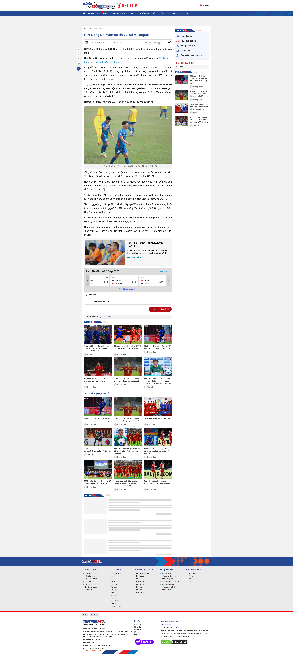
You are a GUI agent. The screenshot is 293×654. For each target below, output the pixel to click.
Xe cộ (189, 581)
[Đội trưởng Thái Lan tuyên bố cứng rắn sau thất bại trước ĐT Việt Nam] (158, 437)
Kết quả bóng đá (90, 576)
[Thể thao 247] (98, 5)
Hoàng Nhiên (122, 354)
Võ (188, 584)
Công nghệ (94, 614)
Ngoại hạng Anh (116, 573)
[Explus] (128, 299)
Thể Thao (155, 13)
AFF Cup (113, 603)
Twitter (138, 630)
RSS (137, 632)
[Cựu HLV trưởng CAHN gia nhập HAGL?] (105, 252)
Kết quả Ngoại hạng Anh (169, 576)
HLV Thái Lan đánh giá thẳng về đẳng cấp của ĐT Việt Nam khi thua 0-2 (127, 451)
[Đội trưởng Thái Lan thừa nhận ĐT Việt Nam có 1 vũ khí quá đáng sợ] (158, 334)
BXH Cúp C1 (140, 581)
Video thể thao (89, 590)
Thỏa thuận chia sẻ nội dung (170, 621)
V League (114, 587)
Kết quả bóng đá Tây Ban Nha (171, 581)
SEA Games (114, 601)
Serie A (113, 581)
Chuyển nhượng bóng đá (92, 587)
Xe (179, 13)
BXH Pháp (139, 590)
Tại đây (177, 627)
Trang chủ (87, 28)
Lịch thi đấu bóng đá (91, 573)
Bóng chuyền (164, 13)
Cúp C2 (113, 598)
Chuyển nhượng (145, 13)
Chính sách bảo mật (167, 624)
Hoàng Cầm (91, 387)
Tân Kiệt (150, 387)
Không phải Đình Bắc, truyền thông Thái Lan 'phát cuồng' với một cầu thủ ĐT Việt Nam (126, 483)
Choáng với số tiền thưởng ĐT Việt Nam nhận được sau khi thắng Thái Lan (127, 348)
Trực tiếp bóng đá (90, 584)
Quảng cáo (205, 5)
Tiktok (138, 635)
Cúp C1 (113, 576)
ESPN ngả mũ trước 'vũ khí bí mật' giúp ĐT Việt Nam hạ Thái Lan (97, 482)
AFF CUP (99, 13)
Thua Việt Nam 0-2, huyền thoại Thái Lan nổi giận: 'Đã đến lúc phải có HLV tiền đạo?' (96, 348)
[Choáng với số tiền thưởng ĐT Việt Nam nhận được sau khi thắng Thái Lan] (128, 334)
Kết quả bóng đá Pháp (168, 587)
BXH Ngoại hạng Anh (142, 573)
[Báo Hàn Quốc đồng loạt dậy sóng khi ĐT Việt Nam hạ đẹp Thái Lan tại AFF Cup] (158, 469)
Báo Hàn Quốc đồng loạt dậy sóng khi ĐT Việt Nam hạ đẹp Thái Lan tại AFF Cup (158, 483)
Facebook (139, 627)
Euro (112, 592)
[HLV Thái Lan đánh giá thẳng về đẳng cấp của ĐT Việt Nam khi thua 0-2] (128, 437)
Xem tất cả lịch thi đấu (127, 289)
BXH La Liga (140, 576)
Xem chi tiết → (165, 272)
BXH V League (140, 592)
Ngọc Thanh (151, 424)
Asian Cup (114, 595)
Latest (85, 614)
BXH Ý (138, 579)
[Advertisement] (146, 21)
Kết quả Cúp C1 (166, 573)
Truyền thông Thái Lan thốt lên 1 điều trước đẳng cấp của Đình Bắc (127, 380)
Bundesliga (114, 584)
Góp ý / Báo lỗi (160, 309)
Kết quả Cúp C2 (166, 590)
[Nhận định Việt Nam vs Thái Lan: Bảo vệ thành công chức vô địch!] (158, 406)
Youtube (138, 624)
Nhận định (134, 13)
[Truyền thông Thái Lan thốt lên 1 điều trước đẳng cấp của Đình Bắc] (128, 366)
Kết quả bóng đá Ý (167, 579)
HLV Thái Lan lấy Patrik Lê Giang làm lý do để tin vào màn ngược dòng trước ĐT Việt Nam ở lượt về (157, 381)
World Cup (114, 590)
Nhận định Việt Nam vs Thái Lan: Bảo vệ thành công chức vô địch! (157, 419)
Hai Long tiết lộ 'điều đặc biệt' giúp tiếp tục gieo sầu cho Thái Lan (96, 381)
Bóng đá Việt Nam (109, 13)
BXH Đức (139, 587)
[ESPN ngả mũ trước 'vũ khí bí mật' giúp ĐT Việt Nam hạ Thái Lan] (98, 469)
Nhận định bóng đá (91, 579)
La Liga (113, 579)
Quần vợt (190, 576)
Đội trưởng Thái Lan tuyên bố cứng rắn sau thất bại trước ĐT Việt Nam (156, 451)
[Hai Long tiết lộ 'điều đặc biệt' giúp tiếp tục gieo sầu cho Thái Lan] (98, 366)
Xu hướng (185, 13)
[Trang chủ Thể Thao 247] (84, 13)
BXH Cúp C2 (140, 584)
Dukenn (90, 354)
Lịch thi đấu (91, 13)
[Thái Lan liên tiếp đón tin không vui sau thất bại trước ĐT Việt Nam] (98, 437)
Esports (174, 13)
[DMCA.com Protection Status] (175, 642)
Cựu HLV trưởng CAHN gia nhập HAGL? (147, 250)
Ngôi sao (180, 67)
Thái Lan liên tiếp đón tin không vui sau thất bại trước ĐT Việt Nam (97, 450)
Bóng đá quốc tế (123, 13)
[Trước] (87, 280)
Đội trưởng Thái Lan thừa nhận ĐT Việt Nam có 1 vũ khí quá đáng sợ (157, 347)
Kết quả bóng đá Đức (168, 584)
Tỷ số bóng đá (89, 581)
